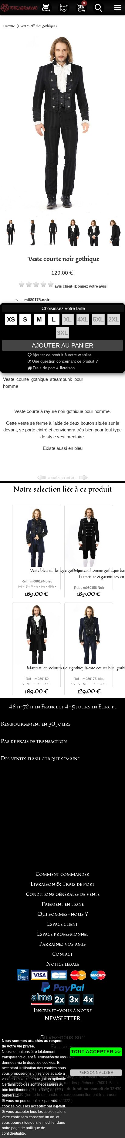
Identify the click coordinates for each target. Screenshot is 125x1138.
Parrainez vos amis (62, 944)
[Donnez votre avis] (90, 286)
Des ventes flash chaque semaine (40, 758)
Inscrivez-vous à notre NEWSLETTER (63, 1014)
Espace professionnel (62, 934)
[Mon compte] (46, 7)
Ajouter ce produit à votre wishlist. (62, 355)
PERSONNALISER (96, 1072)
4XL (82, 319)
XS (11, 319)
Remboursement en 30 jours (36, 724)
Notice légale (62, 964)
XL (68, 319)
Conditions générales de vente (63, 894)
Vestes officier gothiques (38, 26)
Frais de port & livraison (53, 368)
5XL (98, 319)
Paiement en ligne (63, 904)
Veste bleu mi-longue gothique (56, 570)
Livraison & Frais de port (63, 884)
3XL (62, 332)
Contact (62, 954)
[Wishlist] (64, 7)
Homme (9, 26)
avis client (63, 286)
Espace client (62, 924)
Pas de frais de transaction (34, 741)
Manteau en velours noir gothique (56, 668)
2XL (113, 319)
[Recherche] (99, 7)
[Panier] (81, 7)
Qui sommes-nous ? (62, 914)
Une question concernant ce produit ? (64, 361)
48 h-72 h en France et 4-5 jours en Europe (63, 707)
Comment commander (62, 874)
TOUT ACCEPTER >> (96, 1051)
